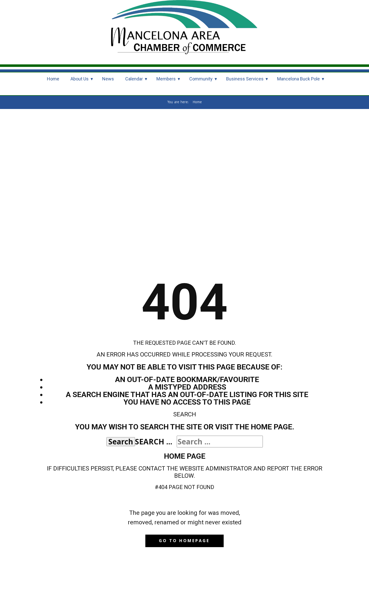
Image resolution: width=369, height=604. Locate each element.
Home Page (184, 456)
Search (120, 441)
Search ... (153, 441)
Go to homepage (184, 540)
